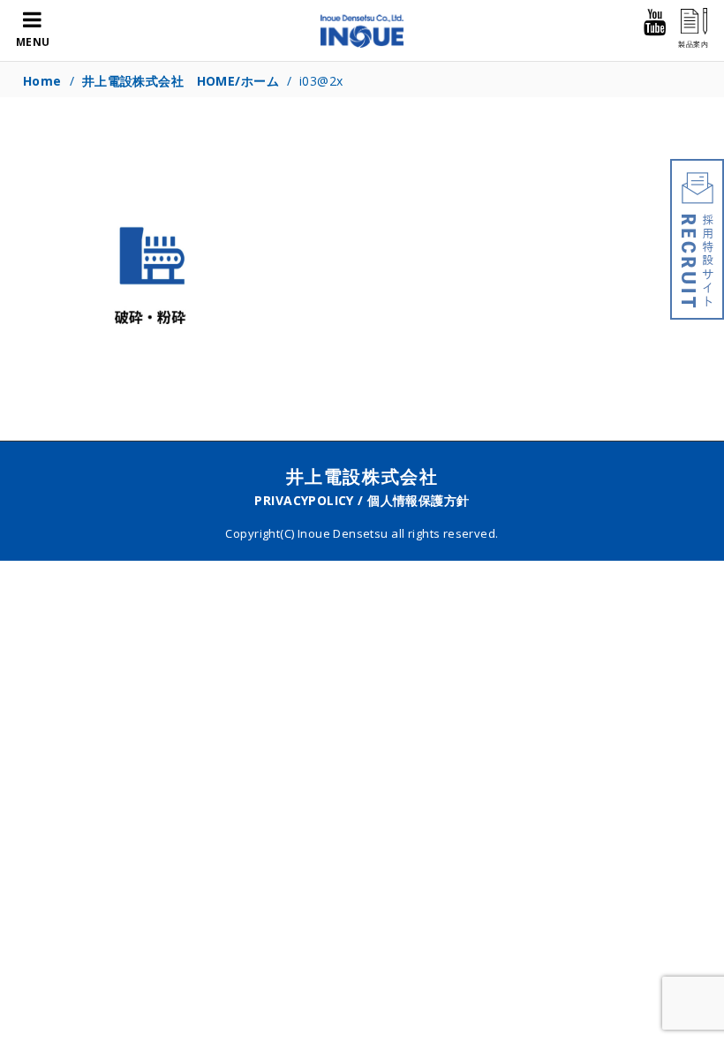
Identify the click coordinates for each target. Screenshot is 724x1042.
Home (42, 80)
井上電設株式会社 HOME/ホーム (180, 80)
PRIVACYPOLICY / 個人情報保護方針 (361, 500)
